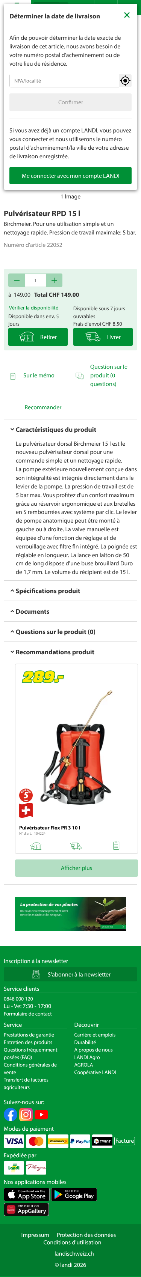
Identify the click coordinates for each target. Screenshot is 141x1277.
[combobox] (64, 80)
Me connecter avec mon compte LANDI (71, 175)
